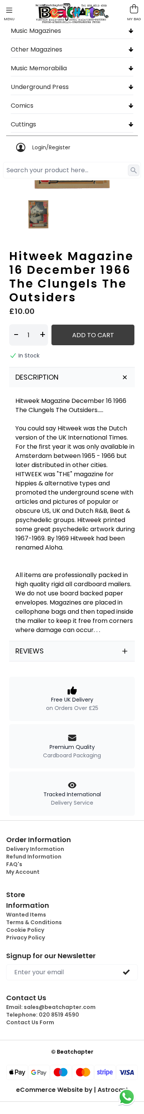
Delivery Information (35, 849)
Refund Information (33, 856)
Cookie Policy (25, 930)
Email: (51, 1007)
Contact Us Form (30, 1022)
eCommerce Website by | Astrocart (72, 1090)
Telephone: (42, 1015)
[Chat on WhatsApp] (126, 1096)
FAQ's (14, 864)
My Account (23, 872)
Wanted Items (26, 914)
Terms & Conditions (34, 922)
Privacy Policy (25, 937)
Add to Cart (93, 335)
